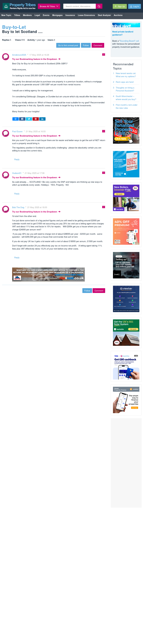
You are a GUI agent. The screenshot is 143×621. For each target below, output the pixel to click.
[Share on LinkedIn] (42, 119)
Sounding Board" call (129, 40)
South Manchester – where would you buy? (126, 97)
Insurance (70, 15)
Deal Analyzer (104, 15)
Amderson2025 (19, 54)
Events (46, 15)
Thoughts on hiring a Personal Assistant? (125, 89)
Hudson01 (17, 172)
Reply (17, 159)
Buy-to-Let (14, 26)
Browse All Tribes (48, 6)
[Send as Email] (15, 119)
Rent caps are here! (125, 81)
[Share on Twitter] (29, 119)
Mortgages (57, 15)
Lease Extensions (86, 15)
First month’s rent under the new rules (126, 106)
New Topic (6, 15)
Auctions (118, 15)
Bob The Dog (18, 207)
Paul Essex (17, 131)
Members (27, 15)
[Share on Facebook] (22, 119)
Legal (37, 15)
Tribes (17, 15)
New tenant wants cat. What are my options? (126, 75)
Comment (98, 45)
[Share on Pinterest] (36, 119)
